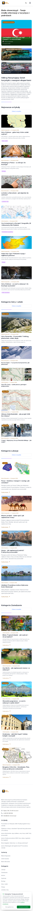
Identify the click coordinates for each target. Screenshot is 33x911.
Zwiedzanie (5, 617)
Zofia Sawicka (4, 221)
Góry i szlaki (5, 140)
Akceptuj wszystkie (23, 907)
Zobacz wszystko (16, 111)
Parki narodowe (5, 292)
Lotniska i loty (5, 201)
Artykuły (4, 820)
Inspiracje (3, 878)
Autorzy (4, 852)
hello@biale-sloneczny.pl (9, 815)
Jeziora (4, 63)
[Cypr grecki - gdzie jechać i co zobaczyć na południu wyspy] (16, 54)
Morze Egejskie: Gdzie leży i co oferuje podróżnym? (14, 843)
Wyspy (4, 49)
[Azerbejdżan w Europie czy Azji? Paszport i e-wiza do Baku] (16, 33)
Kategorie (4, 866)
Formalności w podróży (8, 22)
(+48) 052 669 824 (8, 813)
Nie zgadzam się (9, 907)
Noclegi (4, 171)
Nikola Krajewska (5, 130)
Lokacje (5, 463)
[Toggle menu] (30, 3)
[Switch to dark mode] (26, 2)
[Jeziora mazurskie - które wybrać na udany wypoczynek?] (16, 67)
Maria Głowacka (5, 160)
